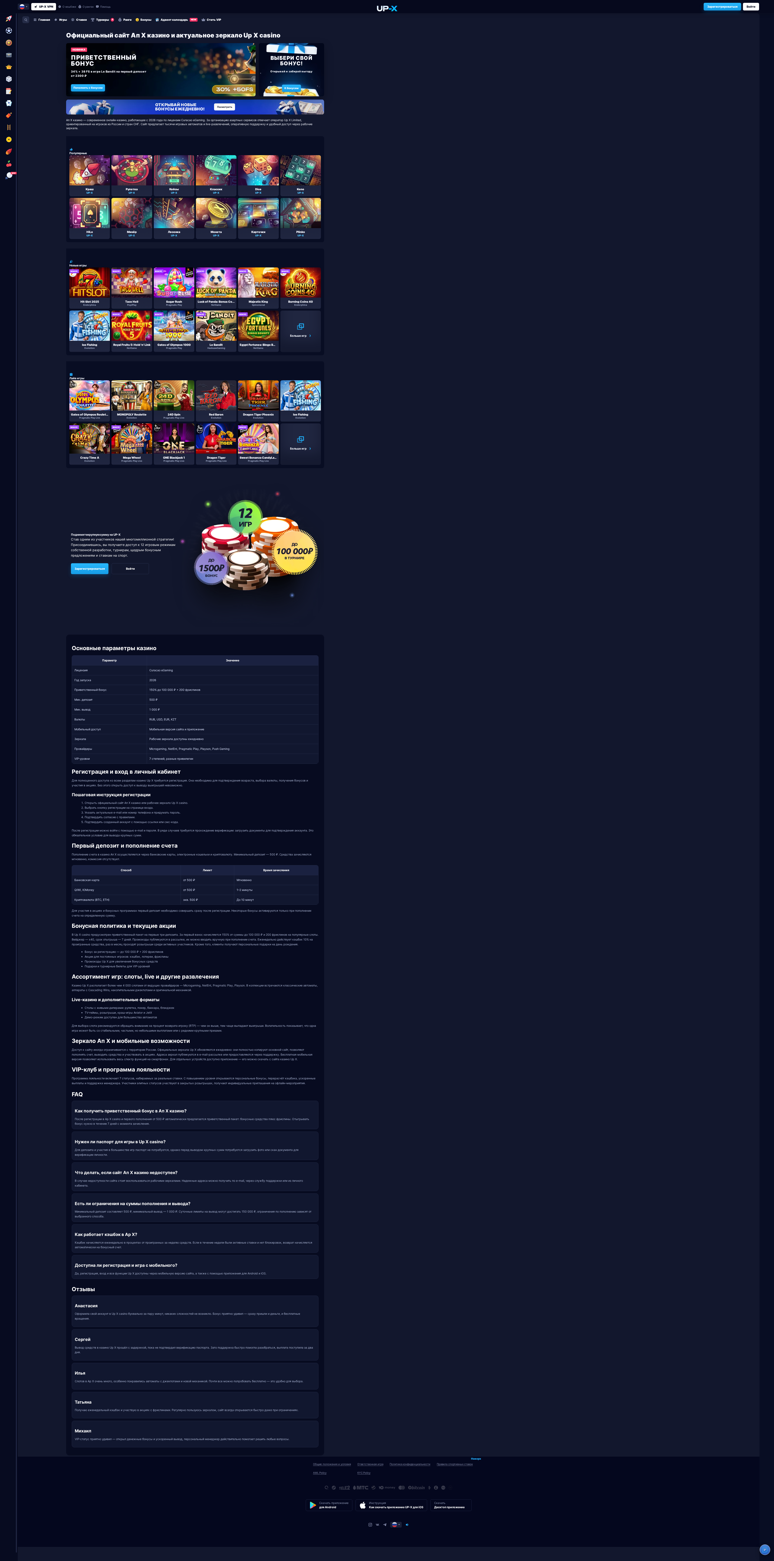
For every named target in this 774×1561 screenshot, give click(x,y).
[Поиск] (25, 19)
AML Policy (320, 1472)
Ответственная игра (370, 1464)
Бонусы (145, 19)
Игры (63, 19)
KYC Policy (363, 1472)
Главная (44, 19)
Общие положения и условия (332, 1464)
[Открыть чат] (765, 1549)
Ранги (127, 19)
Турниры (104, 19)
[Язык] (396, 1525)
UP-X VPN (46, 6)
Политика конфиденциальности (410, 1464)
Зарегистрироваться (722, 6)
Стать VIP (214, 19)
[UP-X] (387, 8)
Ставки (81, 19)
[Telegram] (385, 1525)
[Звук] (407, 1525)
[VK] (377, 1525)
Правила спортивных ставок (455, 1464)
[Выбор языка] (23, 7)
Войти (751, 6)
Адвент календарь (178, 19)
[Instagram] (370, 1525)
